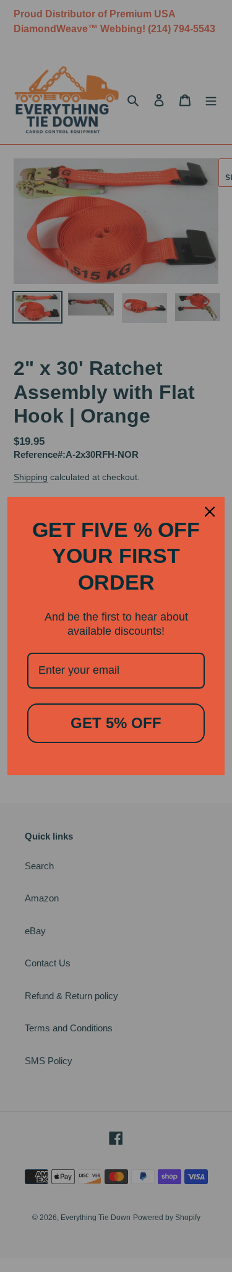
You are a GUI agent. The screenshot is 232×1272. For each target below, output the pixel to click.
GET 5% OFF (116, 723)
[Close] (210, 511)
